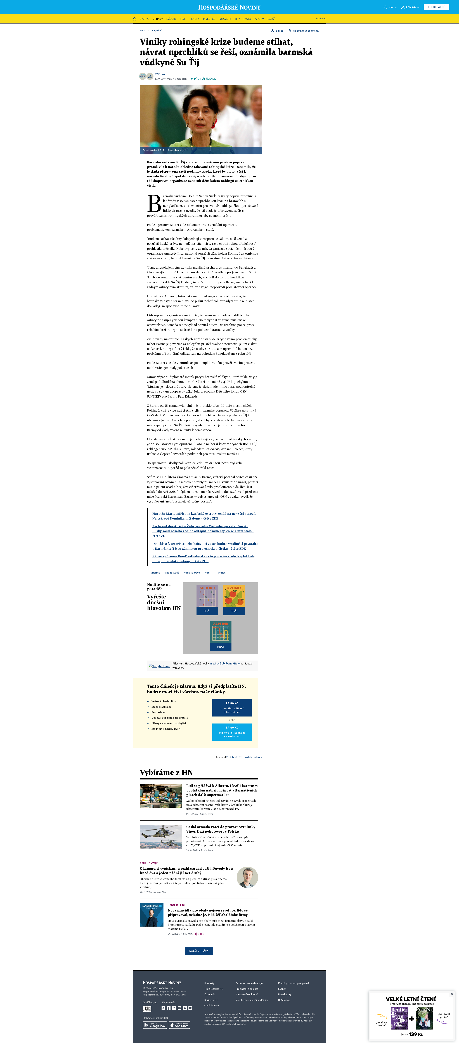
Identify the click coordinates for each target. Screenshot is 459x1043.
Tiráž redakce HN (213, 989)
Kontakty (209, 983)
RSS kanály (284, 1000)
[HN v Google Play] (155, 1025)
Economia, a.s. (165, 988)
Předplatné (436, 6)
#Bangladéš (172, 572)
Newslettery (284, 994)
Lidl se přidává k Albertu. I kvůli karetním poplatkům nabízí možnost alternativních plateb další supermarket (222, 790)
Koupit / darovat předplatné (293, 983)
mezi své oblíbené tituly (225, 663)
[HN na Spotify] (185, 1008)
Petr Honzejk (149, 863)
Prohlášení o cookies (247, 989)
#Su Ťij (209, 572)
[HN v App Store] (179, 1025)
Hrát (207, 610)
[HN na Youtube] (190, 1008)
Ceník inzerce (211, 1005)
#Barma (155, 572)
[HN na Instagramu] (174, 1008)
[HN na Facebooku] (169, 1008)
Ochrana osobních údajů (249, 983)
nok (163, 74)
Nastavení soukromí (246, 994)
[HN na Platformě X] (163, 1008)
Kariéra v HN (211, 1000)
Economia (209, 994)
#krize (222, 572)
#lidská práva (192, 572)
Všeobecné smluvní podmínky (252, 1000)
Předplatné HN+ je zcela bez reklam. (244, 757)
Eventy (282, 989)
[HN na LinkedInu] (179, 1008)
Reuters (178, 150)
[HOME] (134, 19)
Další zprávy (199, 950)
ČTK (157, 74)
